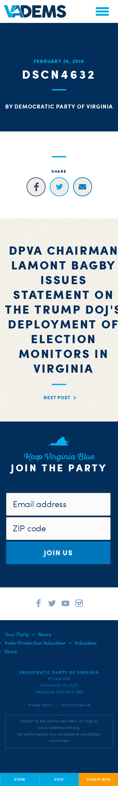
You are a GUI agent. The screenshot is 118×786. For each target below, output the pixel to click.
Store (11, 651)
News (44, 634)
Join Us (58, 552)
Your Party (17, 634)
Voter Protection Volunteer (35, 642)
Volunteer (86, 642)
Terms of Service (75, 705)
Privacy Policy (40, 705)
